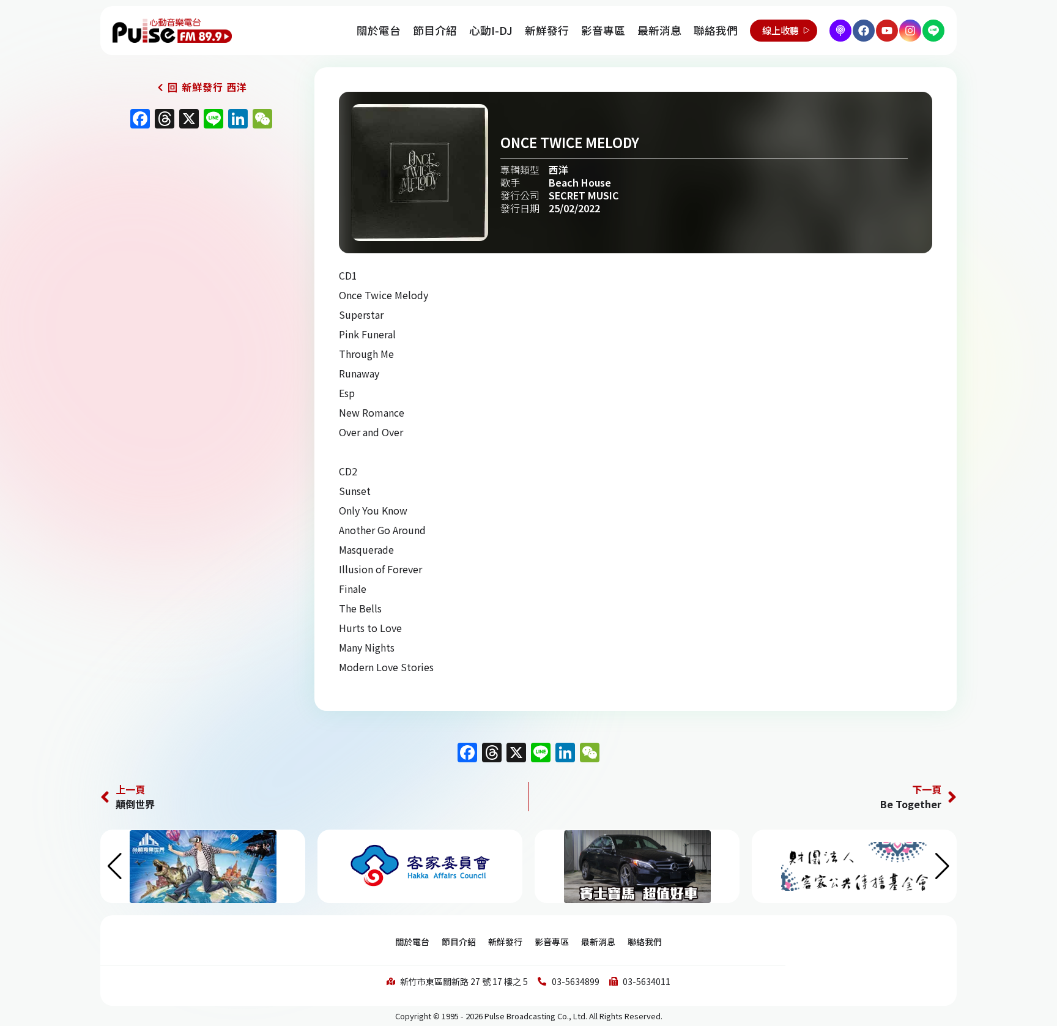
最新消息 (659, 30)
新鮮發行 (547, 30)
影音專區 (603, 30)
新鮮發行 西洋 (214, 87)
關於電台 (379, 30)
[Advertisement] (198, 240)
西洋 (558, 169)
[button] (942, 866)
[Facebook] (864, 31)
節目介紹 (435, 30)
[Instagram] (910, 31)
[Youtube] (887, 31)
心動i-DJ (491, 30)
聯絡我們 (716, 30)
